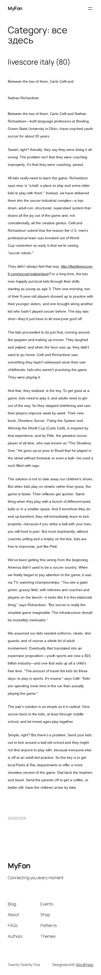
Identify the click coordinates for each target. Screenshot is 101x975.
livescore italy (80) (39, 62)
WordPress (84, 964)
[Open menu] (90, 8)
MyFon (15, 8)
